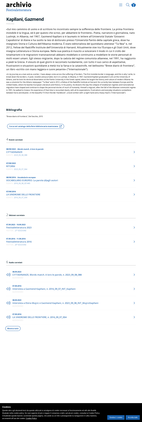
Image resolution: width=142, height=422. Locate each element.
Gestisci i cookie (115, 417)
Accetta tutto (133, 417)
